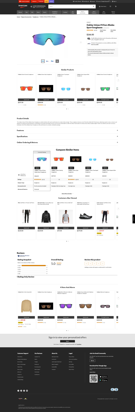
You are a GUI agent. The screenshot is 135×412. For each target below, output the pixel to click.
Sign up (92, 360)
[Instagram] (24, 391)
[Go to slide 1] (43, 61)
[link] (92, 30)
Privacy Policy (71, 356)
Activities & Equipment (54, 12)
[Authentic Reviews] (24, 256)
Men (27, 12)
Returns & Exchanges (21, 364)
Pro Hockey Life (38, 366)
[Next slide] (118, 80)
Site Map (70, 361)
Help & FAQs (19, 366)
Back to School (113, 12)
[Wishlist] (110, 6)
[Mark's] (46, 1)
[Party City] (51, 1)
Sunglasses (36, 16)
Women (20, 12)
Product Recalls (20, 377)
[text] (26, 105)
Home (18, 16)
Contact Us (19, 374)
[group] (104, 233)
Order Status (103, 6)
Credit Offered (77, 1)
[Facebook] (18, 391)
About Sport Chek (55, 356)
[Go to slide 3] (52, 61)
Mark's (36, 359)
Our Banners (37, 374)
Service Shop (19, 361)
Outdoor (65, 12)
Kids (32, 12)
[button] (93, 6)
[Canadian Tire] (34, 1)
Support (93, 1)
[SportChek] (41, 1)
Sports (44, 12)
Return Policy (71, 369)
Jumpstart (54, 369)
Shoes (38, 12)
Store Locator (20, 369)
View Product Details (103, 30)
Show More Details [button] (67, 193)
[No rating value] (54, 179)
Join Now (79, 344)
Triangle (36, 361)
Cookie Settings (20, 379)
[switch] (20, 175)
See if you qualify (95, 44)
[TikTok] (21, 391)
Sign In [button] (114, 1)
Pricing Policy (71, 366)
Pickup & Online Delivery (22, 359)
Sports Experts (37, 369)
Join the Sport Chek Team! (57, 361)
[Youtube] (27, 391)
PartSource (37, 364)
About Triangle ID (55, 364)
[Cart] (115, 6)
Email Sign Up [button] (86, 1)
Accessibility (71, 364)
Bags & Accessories (82, 12)
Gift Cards (19, 372)
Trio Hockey (37, 372)
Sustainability (54, 366)
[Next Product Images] (81, 42)
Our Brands (54, 359)
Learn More (92, 372)
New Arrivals (104, 12)
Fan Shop (73, 12)
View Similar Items (113, 30)
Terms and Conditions (73, 359)
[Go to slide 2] (47, 61)
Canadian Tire (37, 356)
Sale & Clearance (94, 12)
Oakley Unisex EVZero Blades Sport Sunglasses (100, 26)
